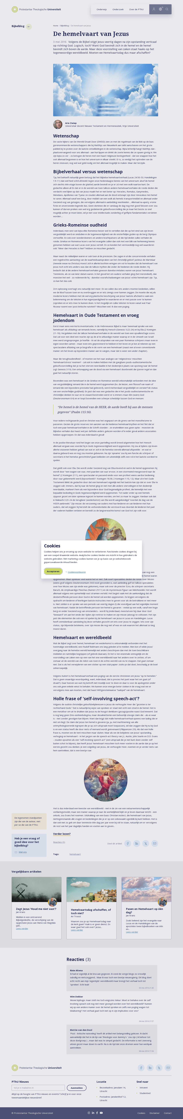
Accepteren (53, 571)
